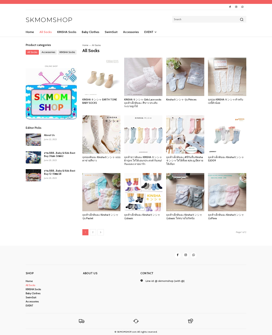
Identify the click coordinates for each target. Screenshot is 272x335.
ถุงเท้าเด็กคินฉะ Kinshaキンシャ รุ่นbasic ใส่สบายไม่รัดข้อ (184, 216)
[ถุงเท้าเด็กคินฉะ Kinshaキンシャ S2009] (227, 134)
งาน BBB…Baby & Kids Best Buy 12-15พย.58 (59, 172)
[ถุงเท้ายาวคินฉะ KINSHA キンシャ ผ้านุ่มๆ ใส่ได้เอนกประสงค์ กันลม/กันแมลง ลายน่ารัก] (143, 134)
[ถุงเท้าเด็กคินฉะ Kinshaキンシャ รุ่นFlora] (227, 192)
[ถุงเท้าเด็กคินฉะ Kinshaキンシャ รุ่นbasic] (143, 192)
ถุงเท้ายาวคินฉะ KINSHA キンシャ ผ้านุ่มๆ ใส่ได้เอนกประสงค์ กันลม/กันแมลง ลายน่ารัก (143, 160)
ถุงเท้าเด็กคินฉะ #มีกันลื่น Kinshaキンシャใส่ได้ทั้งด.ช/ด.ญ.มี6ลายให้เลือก (184, 160)
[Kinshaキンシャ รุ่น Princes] (185, 77)
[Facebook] (230, 7)
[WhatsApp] (242, 7)
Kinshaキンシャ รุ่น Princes (181, 99)
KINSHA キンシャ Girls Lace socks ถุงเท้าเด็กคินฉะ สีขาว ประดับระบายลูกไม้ (142, 103)
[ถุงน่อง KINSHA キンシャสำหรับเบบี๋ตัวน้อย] (227, 77)
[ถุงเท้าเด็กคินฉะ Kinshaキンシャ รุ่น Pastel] (101, 192)
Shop (30, 273)
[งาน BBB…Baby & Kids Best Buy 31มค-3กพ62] (33, 157)
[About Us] (33, 140)
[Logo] (82, 321)
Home (85, 45)
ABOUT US (90, 273)
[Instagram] (236, 7)
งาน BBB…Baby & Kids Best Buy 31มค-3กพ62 (59, 154)
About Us (49, 135)
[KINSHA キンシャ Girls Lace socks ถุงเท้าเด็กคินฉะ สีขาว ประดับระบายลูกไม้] (143, 77)
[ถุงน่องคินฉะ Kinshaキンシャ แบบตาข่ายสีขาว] (101, 134)
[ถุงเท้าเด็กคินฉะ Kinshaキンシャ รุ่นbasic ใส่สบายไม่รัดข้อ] (185, 192)
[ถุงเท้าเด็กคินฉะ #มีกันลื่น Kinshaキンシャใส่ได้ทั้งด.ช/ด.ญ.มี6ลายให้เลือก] (185, 134)
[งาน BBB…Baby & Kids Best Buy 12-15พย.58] (33, 175)
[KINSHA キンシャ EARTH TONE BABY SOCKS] (101, 77)
